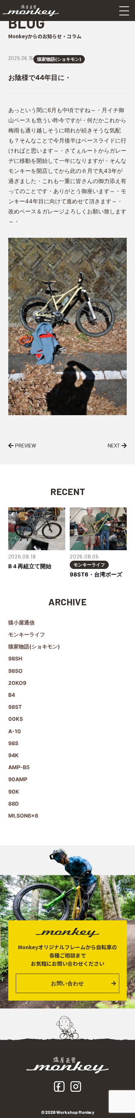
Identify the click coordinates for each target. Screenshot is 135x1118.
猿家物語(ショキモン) (59, 59)
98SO (15, 671)
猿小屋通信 (21, 622)
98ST (15, 707)
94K (13, 755)
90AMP (17, 779)
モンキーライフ (89, 564)
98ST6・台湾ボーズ (96, 574)
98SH (15, 658)
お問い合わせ (67, 983)
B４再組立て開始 (29, 566)
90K (13, 791)
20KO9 (17, 683)
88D (13, 803)
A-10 (14, 731)
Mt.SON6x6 (23, 815)
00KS (15, 719)
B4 (11, 695)
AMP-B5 (19, 767)
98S (13, 743)
